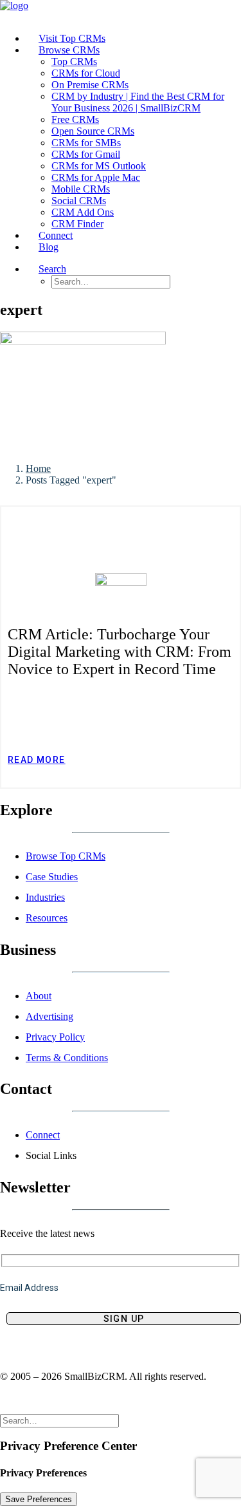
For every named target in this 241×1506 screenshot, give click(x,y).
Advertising (49, 1016)
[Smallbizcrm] (120, 11)
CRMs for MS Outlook (98, 165)
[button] (52, 268)
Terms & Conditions (67, 1057)
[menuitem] (133, 38)
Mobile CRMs (80, 189)
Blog (48, 246)
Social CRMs (78, 200)
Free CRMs (75, 119)
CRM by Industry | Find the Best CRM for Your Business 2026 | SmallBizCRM (137, 102)
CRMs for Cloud (85, 73)
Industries (45, 897)
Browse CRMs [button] (69, 49)
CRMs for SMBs (86, 142)
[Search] (59, 1420)
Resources (46, 917)
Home (38, 468)
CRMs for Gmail (85, 154)
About (38, 995)
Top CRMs (74, 61)
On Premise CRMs (90, 84)
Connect (43, 1134)
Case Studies (52, 876)
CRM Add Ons (82, 212)
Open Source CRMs (92, 131)
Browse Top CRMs (65, 856)
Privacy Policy (55, 1036)
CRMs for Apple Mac (95, 177)
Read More (37, 760)
